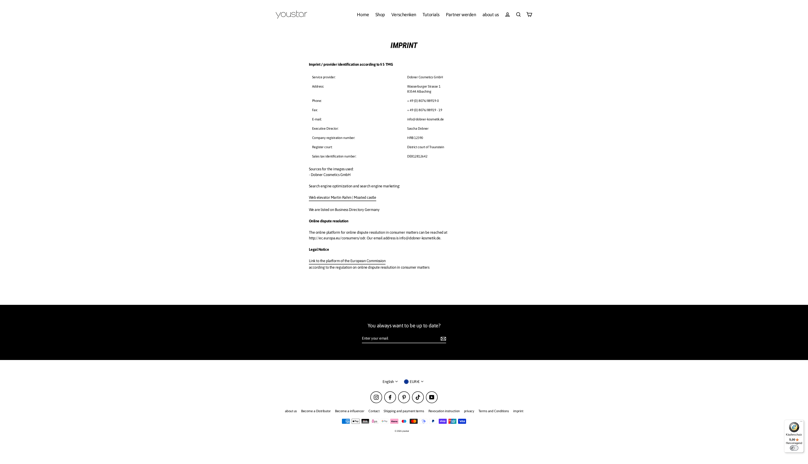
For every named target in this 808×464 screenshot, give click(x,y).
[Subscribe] (442, 338)
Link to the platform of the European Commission (347, 261)
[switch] (794, 448)
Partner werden (461, 14)
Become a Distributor (316, 411)
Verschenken (403, 14)
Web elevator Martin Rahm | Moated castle (342, 197)
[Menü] (801, 422)
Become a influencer (349, 411)
